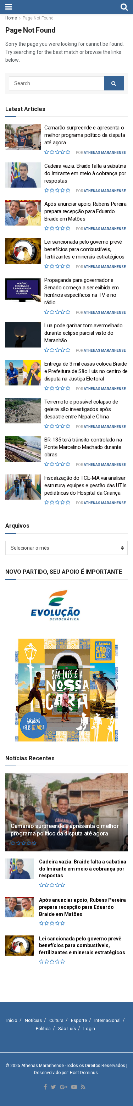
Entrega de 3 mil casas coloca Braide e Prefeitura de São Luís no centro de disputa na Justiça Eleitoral (86, 371)
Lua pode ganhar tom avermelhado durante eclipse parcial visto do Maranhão (83, 333)
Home (11, 18)
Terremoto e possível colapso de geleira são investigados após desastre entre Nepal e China (81, 409)
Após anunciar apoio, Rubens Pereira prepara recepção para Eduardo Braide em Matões (85, 211)
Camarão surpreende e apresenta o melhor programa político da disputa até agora (84, 135)
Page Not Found (38, 18)
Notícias (33, 1020)
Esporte (79, 1020)
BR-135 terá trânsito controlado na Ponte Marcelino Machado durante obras (83, 447)
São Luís (67, 1028)
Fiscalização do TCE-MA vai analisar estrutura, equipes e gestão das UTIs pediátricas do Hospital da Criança (85, 485)
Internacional (107, 1020)
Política (43, 1028)
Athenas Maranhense (105, 153)
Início (11, 1020)
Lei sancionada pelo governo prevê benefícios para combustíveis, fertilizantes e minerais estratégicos (84, 249)
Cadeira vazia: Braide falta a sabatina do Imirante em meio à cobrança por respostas (85, 173)
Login (89, 1028)
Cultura (56, 1020)
